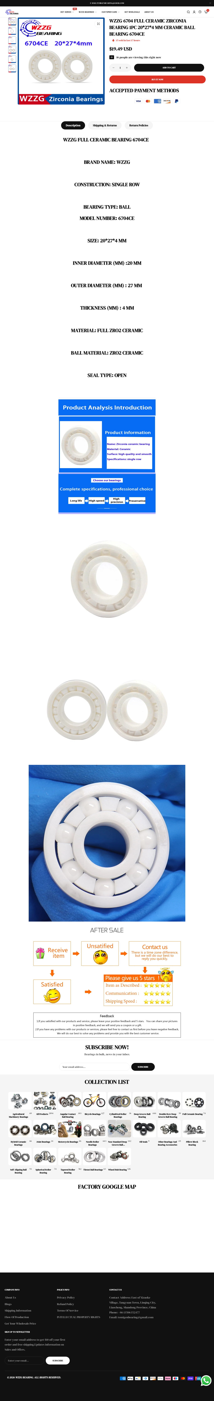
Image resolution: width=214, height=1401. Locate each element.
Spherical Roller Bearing (43, 1171)
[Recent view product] (200, 12)
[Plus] (127, 68)
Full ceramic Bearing (193, 1114)
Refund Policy (65, 1304)
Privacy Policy (66, 1297)
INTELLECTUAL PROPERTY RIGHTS (78, 1317)
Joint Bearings (43, 1141)
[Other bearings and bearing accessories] (169, 1128)
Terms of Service (67, 1310)
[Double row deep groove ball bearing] (169, 1100)
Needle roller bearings (92, 1143)
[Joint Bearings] (45, 1128)
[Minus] (113, 68)
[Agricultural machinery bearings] (20, 1100)
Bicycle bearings (93, 1114)
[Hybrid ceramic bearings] (20, 1128)
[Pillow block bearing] (194, 1128)
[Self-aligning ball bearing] (20, 1156)
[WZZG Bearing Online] (12, 12)
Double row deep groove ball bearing (167, 1115)
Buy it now (157, 79)
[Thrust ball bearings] (94, 1156)
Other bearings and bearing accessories (167, 1143)
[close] (210, 3)
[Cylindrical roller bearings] (119, 1100)
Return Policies (138, 125)
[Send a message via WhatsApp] (206, 1380)
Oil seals (143, 1141)
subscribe (57, 1360)
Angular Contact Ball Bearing (68, 1115)
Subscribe (143, 1066)
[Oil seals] (144, 1128)
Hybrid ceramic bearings (18, 1143)
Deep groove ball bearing (142, 1115)
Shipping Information (18, 1310)
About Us (10, 1297)
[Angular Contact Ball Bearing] (69, 1100)
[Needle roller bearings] (94, 1128)
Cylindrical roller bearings (117, 1115)
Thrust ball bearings (93, 1169)
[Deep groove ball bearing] (144, 1100)
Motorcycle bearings (68, 1141)
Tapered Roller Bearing (68, 1171)
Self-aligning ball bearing (18, 1171)
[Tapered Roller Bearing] (69, 1156)
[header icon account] (194, 11)
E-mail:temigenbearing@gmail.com (107, 3)
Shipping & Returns (105, 125)
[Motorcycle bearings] (69, 1128)
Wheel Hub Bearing (117, 1169)
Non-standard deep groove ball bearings (117, 1143)
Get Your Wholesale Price (20, 1323)
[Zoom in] (98, 24)
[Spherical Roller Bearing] (45, 1156)
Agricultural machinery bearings (18, 1115)
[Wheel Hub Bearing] (119, 1156)
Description (73, 125)
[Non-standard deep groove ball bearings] (119, 1128)
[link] (67, 12)
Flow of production (17, 1317)
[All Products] (45, 1100)
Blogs (8, 1304)
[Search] (188, 11)
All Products (42, 1114)
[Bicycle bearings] (94, 1100)
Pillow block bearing (192, 1143)
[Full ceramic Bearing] (194, 1100)
